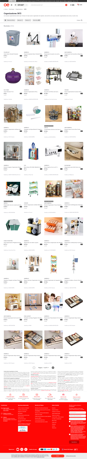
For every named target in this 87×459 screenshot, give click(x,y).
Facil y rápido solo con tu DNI (8, 409)
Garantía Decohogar (22, 418)
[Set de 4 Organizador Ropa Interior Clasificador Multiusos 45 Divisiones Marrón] (74, 311)
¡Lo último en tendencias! (56, 418)
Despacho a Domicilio (22, 411)
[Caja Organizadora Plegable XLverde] (13, 235)
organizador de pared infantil (45, 390)
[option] (43, 1)
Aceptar (57, 455)
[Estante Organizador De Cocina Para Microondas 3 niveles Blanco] (13, 311)
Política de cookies (38, 414)
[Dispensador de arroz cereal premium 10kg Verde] (13, 197)
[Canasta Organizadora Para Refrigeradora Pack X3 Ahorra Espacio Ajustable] (33, 84)
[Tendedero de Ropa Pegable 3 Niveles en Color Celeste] (33, 311)
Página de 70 (42, 367)
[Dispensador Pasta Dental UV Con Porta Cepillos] (53, 311)
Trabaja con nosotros (56, 411)
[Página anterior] (34, 367)
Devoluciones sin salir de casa (23, 415)
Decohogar (11, 9)
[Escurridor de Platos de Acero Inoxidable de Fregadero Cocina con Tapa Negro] (53, 84)
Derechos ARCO (38, 418)
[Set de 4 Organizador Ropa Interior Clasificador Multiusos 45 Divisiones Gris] (33, 348)
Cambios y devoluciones (22, 409)
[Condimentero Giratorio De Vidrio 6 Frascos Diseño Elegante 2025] (53, 122)
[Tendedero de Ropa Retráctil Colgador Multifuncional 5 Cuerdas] (33, 122)
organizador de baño (67, 380)
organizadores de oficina (34, 376)
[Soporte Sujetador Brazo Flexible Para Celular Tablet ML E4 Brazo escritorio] (33, 47)
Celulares (54, 424)
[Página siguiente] (53, 367)
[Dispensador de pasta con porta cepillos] (53, 47)
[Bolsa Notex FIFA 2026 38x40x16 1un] (33, 160)
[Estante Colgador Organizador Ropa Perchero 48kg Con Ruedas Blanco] (13, 160)
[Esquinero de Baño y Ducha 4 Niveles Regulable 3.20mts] (74, 273)
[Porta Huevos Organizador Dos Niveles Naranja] (53, 235)
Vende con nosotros (55, 415)
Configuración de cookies (71, 455)
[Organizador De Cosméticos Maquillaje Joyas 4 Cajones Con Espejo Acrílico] (74, 47)
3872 (25, 9)
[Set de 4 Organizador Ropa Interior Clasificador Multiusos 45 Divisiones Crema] (13, 348)
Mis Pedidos (20, 413)
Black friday (54, 420)
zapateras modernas (36, 373)
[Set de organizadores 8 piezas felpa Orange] (74, 84)
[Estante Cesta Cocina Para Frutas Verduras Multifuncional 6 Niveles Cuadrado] (74, 122)
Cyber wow (54, 422)
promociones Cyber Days (64, 390)
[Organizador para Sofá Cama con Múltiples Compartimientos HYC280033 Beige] (74, 160)
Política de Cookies (40, 456)
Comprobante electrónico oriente (41, 421)
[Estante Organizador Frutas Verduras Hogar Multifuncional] (53, 197)
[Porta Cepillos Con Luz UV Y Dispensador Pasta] (53, 160)
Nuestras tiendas (55, 409)
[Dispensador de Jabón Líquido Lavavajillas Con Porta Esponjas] (33, 235)
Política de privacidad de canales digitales (43, 416)
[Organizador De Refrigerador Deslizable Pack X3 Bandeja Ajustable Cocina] (74, 197)
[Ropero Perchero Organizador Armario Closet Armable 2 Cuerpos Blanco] (33, 273)
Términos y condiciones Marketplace (42, 412)
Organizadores (19, 9)
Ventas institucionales (56, 413)
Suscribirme (74, 442)
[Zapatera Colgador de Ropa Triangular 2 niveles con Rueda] (13, 273)
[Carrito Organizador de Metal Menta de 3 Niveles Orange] (33, 197)
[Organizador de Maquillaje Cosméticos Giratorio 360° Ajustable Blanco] (74, 235)
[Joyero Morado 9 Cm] (13, 84)
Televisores (54, 427)
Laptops (53, 426)
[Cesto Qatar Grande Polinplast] (13, 47)
